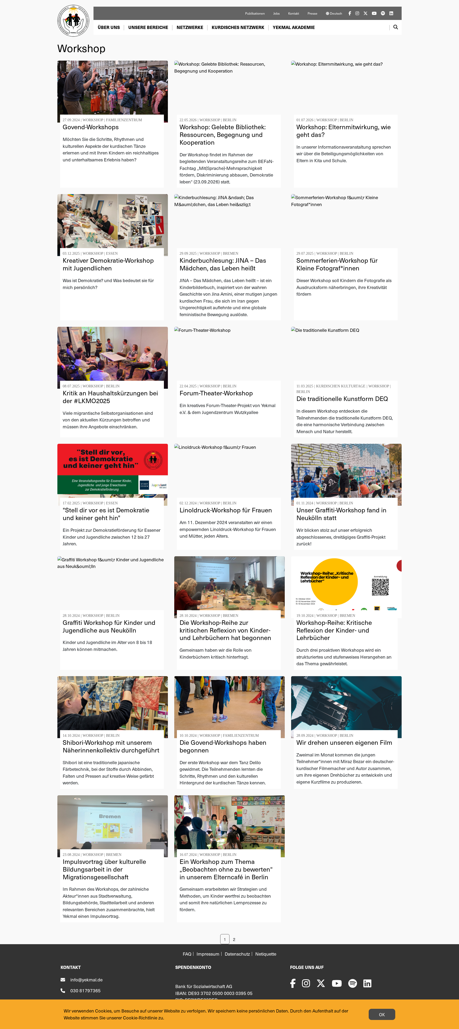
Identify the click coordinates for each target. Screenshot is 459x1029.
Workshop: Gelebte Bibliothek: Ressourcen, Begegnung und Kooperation (223, 134)
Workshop (93, 120)
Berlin (229, 120)
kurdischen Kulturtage (341, 386)
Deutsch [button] (335, 13)
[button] (109, 27)
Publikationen (255, 13)
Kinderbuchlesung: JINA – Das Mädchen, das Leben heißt (223, 264)
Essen (112, 254)
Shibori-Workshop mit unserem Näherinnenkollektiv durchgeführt (111, 746)
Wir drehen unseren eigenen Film (344, 742)
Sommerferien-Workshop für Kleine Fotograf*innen (337, 264)
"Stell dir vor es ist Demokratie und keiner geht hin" (106, 513)
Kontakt (293, 13)
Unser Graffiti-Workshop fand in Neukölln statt (341, 513)
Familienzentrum (124, 120)
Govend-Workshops (91, 126)
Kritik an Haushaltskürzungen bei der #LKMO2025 (110, 396)
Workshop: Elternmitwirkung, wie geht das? (343, 130)
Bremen (230, 254)
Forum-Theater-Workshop (216, 393)
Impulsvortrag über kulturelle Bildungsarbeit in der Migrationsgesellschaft (104, 868)
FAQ (187, 954)
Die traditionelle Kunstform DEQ (342, 398)
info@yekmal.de (86, 979)
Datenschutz (237, 954)
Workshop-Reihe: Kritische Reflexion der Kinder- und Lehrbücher (334, 629)
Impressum (208, 954)
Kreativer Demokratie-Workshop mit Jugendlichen (108, 264)
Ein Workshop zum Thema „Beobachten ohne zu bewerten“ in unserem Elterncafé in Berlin (226, 868)
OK (382, 1014)
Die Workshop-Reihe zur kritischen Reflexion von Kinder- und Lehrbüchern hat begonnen (225, 629)
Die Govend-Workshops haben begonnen (223, 746)
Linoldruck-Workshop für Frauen (226, 509)
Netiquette (265, 954)
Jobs (276, 13)
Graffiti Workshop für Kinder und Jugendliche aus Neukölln (109, 626)
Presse (312, 13)
